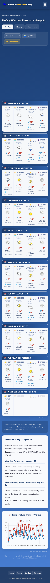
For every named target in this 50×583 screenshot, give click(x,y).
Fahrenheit (12, 41)
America (5, 15)
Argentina (14, 15)
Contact (28, 573)
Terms (19, 573)
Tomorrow (32, 27)
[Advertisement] (25, 73)
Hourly (19, 27)
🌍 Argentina (29, 36)
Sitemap (37, 573)
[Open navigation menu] (45, 4)
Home (11, 573)
